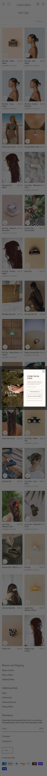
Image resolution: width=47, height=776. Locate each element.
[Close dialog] (43, 371)
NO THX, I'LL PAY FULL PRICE (34, 396)
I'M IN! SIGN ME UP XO (35, 391)
